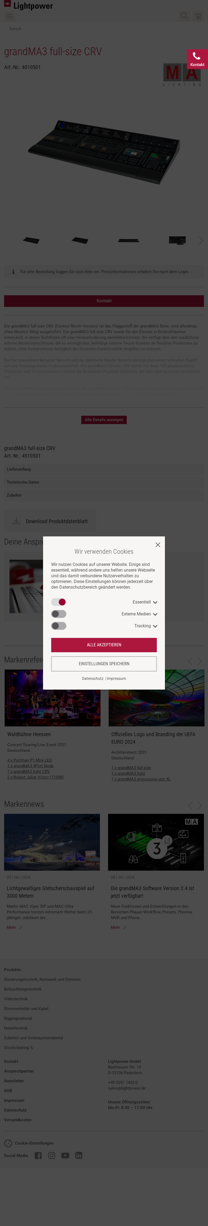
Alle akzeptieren (104, 644)
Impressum (116, 678)
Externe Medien (136, 614)
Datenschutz (92, 678)
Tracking (142, 625)
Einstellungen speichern (104, 663)
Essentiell (142, 602)
